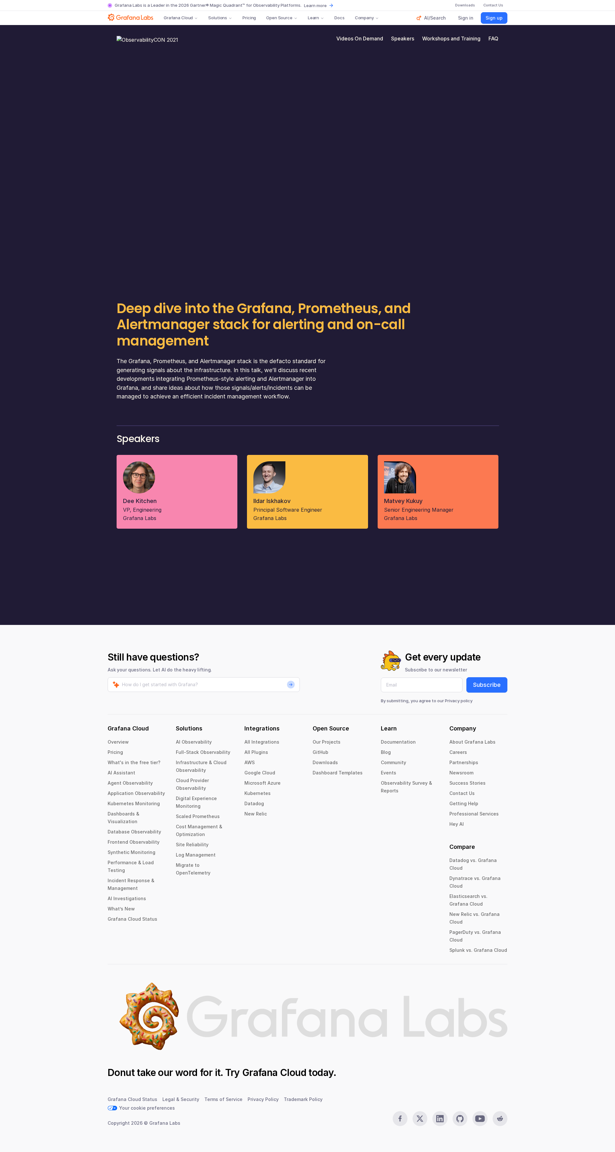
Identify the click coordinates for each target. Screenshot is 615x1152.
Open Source (279, 17)
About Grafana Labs (472, 742)
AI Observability (194, 742)
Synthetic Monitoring (131, 852)
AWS (249, 762)
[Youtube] (479, 1118)
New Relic (255, 813)
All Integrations (261, 742)
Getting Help (463, 803)
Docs (339, 17)
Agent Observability (130, 783)
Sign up (494, 18)
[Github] (460, 1118)
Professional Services (474, 813)
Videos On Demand (359, 38)
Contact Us (462, 793)
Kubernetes (257, 793)
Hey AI (456, 824)
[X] (420, 1118)
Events (388, 772)
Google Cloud (259, 772)
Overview (118, 742)
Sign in (465, 18)
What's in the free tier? (134, 762)
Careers (458, 752)
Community (393, 762)
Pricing (249, 17)
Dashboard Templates (338, 772)
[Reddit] (500, 1118)
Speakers (402, 38)
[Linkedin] (439, 1118)
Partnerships (463, 762)
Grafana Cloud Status (132, 919)
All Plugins (256, 752)
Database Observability (134, 831)
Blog (386, 752)
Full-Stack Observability (203, 752)
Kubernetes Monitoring (134, 803)
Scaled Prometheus (198, 816)
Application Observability (136, 793)
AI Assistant (121, 772)
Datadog (254, 803)
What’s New (121, 908)
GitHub (320, 752)
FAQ (493, 38)
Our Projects (326, 742)
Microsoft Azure (262, 783)
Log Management (196, 855)
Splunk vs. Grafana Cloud (478, 950)
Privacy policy (458, 700)
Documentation (398, 742)
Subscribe (487, 684)
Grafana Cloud (178, 17)
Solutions (217, 17)
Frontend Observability (134, 842)
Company (364, 17)
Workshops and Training (451, 38)
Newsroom (461, 772)
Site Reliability (192, 844)
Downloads (325, 762)
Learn (313, 17)
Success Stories (467, 783)
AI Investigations (127, 898)
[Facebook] (400, 1118)
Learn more (315, 5)
